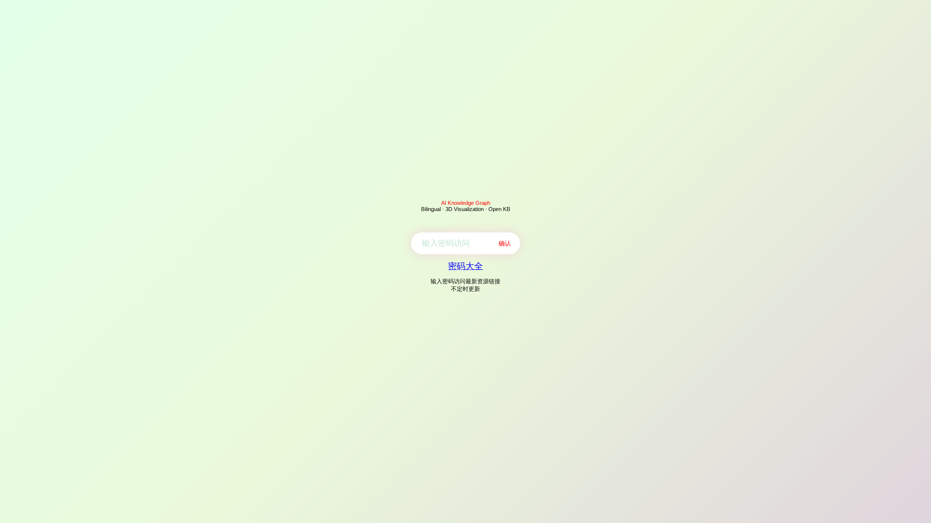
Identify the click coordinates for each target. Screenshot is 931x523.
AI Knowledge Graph (465, 203)
